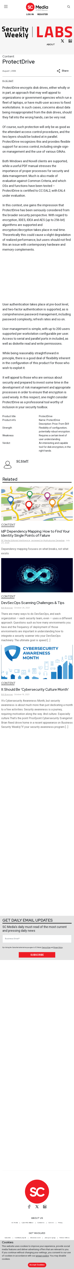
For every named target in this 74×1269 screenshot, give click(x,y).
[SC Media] (37, 7)
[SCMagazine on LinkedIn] (45, 1207)
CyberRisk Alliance (27, 1223)
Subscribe (37, 954)
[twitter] (62, 41)
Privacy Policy (58, 947)
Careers (51, 1223)
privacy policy (42, 1255)
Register (42, 14)
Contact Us (40, 1223)
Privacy (60, 1223)
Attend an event (35, 1238)
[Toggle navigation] (6, 6)
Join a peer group (49, 1238)
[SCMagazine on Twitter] (37, 1207)
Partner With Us (64, 1238)
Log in (30, 14)
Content (8, 56)
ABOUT (51, 44)
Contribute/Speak (20, 1238)
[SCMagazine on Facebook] (29, 1207)
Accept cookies (37, 1265)
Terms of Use (46, 947)
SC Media (15, 1223)
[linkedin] (70, 41)
